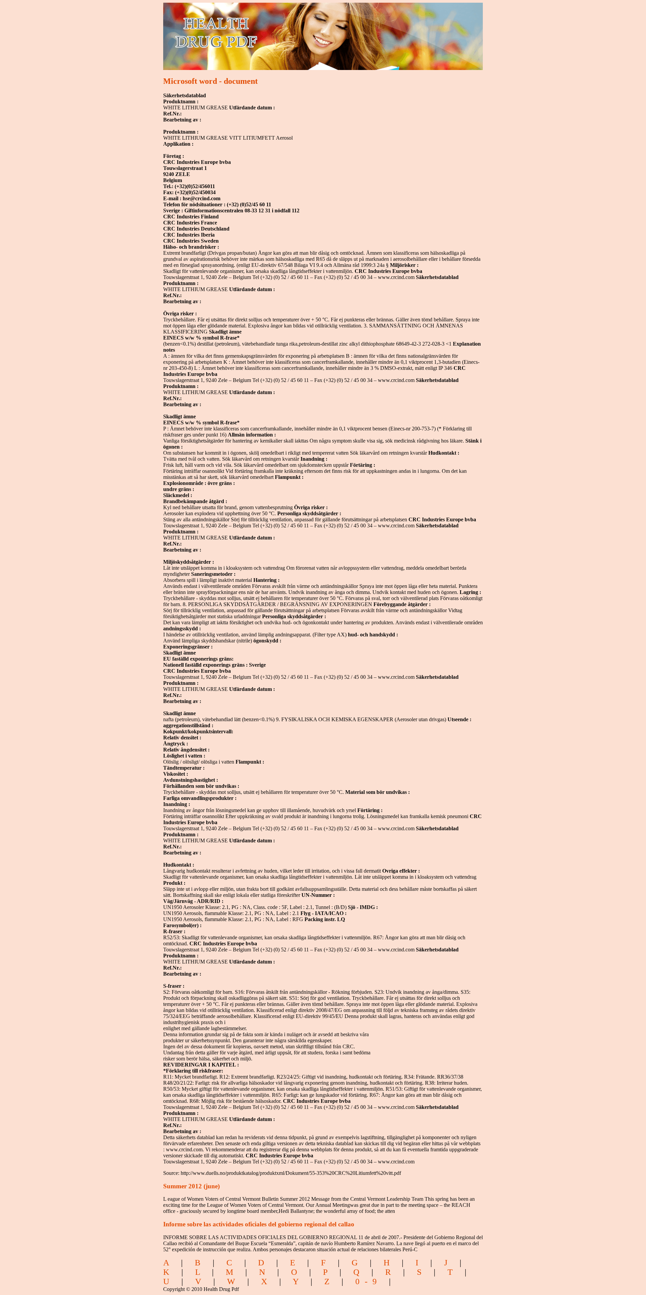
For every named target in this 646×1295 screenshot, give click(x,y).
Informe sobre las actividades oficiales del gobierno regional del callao (258, 1224)
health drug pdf (254, 32)
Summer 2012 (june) (191, 1186)
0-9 (368, 1281)
